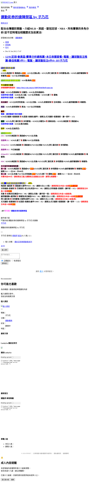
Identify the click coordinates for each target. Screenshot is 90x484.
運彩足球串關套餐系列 (23, 242)
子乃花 (3, 223)
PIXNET (28, 453)
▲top (3, 246)
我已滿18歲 (5, 479)
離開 (12, 479)
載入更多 (4, 250)
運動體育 (18, 38)
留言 (20, 236)
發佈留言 (4, 263)
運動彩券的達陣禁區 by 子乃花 (25, 17)
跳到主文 (4, 23)
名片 (7, 47)
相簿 (7, 42)
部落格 (8, 45)
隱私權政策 (57, 453)
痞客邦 (15, 236)
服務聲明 (66, 453)
